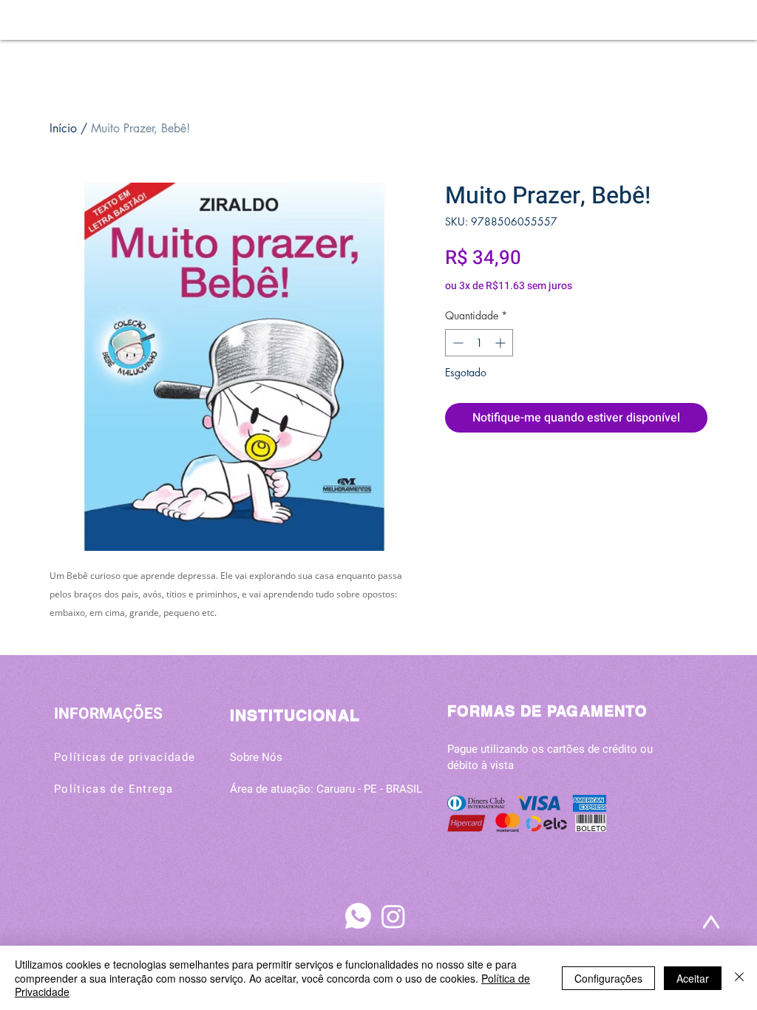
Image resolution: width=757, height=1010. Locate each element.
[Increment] (501, 343)
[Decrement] (456, 343)
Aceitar (692, 978)
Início (63, 128)
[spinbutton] (479, 343)
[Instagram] (393, 916)
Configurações (608, 978)
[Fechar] (739, 978)
